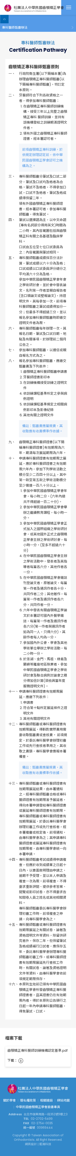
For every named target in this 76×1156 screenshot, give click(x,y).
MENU (68, 7)
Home (4, 19)
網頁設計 (31, 1144)
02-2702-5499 (42, 1119)
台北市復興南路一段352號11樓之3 (46, 1114)
